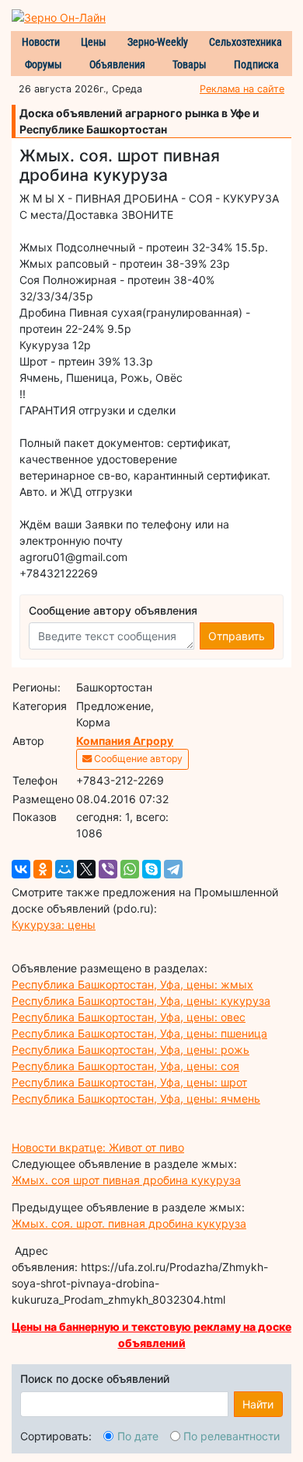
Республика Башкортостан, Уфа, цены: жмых (132, 984)
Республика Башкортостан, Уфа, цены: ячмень (136, 1098)
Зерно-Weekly (157, 42)
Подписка (256, 64)
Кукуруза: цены (54, 924)
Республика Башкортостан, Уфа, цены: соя (125, 1065)
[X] (86, 869)
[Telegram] (173, 869)
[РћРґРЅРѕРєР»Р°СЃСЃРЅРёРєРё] (42, 869)
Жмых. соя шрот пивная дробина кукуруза (126, 1180)
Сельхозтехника (245, 42)
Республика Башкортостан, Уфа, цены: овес (129, 1017)
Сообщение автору (137, 758)
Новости (41, 42)
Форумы (43, 64)
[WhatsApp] (129, 869)
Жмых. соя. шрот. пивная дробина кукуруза (129, 1223)
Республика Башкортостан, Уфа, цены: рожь (130, 1049)
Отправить (236, 636)
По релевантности (231, 1436)
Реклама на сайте (242, 89)
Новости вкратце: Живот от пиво (98, 1147)
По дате (137, 1436)
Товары (189, 64)
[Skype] (151, 869)
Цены (93, 42)
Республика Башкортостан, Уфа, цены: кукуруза (141, 1000)
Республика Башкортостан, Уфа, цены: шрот (129, 1082)
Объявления (117, 64)
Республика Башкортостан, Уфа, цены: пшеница (139, 1033)
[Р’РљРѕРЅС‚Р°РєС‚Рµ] (21, 869)
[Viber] (108, 869)
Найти (257, 1404)
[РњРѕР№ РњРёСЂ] (64, 869)
